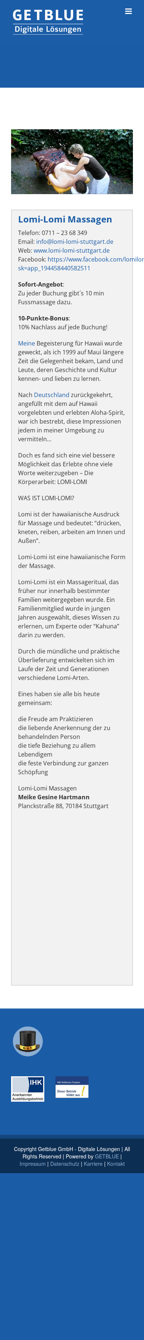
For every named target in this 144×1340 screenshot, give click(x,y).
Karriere (93, 1163)
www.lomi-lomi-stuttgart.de (72, 250)
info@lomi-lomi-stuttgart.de (74, 242)
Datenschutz (64, 1163)
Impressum (33, 1163)
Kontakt (116, 1163)
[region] (72, 161)
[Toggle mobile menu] (129, 11)
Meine (26, 343)
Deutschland (51, 395)
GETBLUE (107, 1156)
